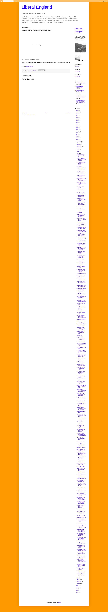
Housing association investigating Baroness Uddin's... (81, 498)
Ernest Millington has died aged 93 (81, 464)
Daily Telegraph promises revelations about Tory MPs (81, 453)
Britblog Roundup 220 (81, 517)
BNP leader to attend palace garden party (81, 301)
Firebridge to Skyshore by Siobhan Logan (81, 228)
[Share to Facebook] (43, 70)
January (78, 583)
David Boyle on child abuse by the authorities (81, 506)
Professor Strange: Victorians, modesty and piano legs (81, 408)
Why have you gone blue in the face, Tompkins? (81, 372)
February (79, 581)
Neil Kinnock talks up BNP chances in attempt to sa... (81, 534)
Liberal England (37, 7)
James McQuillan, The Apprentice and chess (81, 297)
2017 (77, 125)
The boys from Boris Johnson (81, 473)
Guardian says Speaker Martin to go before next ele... (81, 386)
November (79, 142)
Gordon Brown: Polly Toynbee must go (81, 450)
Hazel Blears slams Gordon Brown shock (81, 543)
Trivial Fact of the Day (81, 557)
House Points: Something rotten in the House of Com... (81, 279)
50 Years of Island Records (80, 187)
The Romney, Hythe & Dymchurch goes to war (81, 351)
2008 (77, 585)
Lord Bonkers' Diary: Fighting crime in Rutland (81, 252)
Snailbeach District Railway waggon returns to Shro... (81, 328)
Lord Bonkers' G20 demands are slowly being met (81, 238)
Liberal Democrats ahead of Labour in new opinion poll (81, 172)
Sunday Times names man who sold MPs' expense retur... (81, 355)
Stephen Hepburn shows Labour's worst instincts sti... (81, 530)
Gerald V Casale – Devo (80, 91)
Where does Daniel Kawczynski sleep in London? (81, 376)
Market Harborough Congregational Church (81, 368)
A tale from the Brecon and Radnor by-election (81, 404)
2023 (77, 115)
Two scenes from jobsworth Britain (81, 553)
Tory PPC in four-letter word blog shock (81, 322)
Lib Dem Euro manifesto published (81, 442)
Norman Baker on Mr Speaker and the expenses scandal (81, 445)
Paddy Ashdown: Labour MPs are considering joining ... (81, 561)
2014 (77, 131)
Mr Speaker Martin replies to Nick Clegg (81, 341)
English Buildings (79, 86)
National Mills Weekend (81, 478)
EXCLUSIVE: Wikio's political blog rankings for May (81, 512)
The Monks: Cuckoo (81, 466)
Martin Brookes (29, 66)
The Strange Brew (80, 90)
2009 (77, 139)
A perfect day (79, 166)
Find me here (77, 71)
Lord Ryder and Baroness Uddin (80, 362)
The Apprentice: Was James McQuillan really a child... (81, 575)
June (78, 151)
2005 (77, 590)
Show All (85, 105)
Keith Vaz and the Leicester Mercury (81, 365)
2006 (77, 588)
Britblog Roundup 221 (81, 447)
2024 (77, 113)
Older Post (68, 112)
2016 (77, 127)
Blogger (59, 602)
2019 (77, 122)
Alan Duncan (27, 71)
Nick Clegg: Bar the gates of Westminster (81, 193)
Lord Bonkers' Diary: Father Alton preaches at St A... (81, 203)
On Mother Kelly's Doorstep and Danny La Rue (81, 199)
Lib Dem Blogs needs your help (81, 294)
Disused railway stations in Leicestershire (80, 422)
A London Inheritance (80, 100)
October (78, 144)
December (79, 141)
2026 (77, 110)
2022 (77, 117)
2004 (77, 592)
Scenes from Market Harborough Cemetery (81, 263)
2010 (77, 137)
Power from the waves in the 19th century (81, 491)
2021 (77, 119)
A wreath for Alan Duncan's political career (81, 209)
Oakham (31, 71)
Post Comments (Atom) (31, 115)
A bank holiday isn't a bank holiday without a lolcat (81, 520)
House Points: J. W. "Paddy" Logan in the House (81, 183)
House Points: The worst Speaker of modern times (81, 394)
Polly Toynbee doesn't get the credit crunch (81, 550)
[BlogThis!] (40, 70)
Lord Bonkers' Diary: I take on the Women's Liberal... (81, 219)
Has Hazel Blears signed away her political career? (80, 426)
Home (46, 112)
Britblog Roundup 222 (81, 319)
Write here (77, 66)
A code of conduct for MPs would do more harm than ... (81, 159)
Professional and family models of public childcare (81, 419)
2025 (77, 112)
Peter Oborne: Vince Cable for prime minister (81, 382)
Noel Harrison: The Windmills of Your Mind (81, 155)
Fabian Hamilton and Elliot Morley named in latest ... (81, 415)
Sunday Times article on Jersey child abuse (81, 469)
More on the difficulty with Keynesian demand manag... (81, 502)
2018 (77, 124)
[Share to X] (42, 70)
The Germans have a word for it (81, 569)
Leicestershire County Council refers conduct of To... (81, 256)
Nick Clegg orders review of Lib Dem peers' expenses (81, 234)
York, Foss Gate (79, 87)
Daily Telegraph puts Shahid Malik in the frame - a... (81, 398)
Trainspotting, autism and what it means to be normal (81, 488)
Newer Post (24, 112)
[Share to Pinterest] (44, 70)
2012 (77, 134)
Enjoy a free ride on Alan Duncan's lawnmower (81, 215)
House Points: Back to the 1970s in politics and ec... (81, 484)
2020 (77, 120)
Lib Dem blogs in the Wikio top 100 (81, 510)
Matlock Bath (79, 212)
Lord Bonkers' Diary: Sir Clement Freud (81, 289)
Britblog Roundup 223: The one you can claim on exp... (81, 248)
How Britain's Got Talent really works (81, 225)
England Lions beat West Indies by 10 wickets (81, 546)
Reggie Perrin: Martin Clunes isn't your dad (81, 555)
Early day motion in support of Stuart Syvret (80, 332)
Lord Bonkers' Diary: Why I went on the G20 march (81, 270)
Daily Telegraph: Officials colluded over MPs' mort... (81, 338)
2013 (77, 132)
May (78, 153)
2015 (77, 129)
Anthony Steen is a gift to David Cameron (81, 286)
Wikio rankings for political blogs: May (81, 523)
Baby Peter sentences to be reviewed (81, 196)
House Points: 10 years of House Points (81, 572)
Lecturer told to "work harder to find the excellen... (81, 565)
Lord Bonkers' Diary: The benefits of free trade (81, 282)
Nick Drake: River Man (81, 541)
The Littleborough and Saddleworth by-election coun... (81, 538)
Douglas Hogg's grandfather (80, 310)
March (78, 579)
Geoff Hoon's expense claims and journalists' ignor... (81, 476)
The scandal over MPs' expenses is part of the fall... (81, 344)
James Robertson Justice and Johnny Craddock (81, 494)
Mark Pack (78, 95)
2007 (77, 587)
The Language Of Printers (80, 83)
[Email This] (39, 70)
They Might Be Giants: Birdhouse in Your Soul (81, 244)
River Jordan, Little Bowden (80, 292)
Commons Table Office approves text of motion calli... (81, 457)
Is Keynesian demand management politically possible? (81, 526)
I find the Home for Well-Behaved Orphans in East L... (81, 169)
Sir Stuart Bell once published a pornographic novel (81, 316)
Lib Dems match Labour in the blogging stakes (81, 190)
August (78, 148)
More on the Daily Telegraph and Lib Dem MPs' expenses (81, 434)
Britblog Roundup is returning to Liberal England (81, 307)
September (79, 146)
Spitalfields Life (79, 82)
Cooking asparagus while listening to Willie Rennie (81, 460)
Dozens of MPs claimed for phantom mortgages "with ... (81, 324)
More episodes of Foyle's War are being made (80, 260)
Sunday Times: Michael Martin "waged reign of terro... (81, 359)
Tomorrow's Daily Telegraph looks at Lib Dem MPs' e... (81, 438)
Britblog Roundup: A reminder (81, 267)
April (78, 578)
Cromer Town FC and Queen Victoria (81, 481)
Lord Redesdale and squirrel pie (81, 176)
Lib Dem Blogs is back (81, 273)
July (78, 149)
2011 (77, 136)
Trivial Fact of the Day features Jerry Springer (81, 163)
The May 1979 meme (81, 515)
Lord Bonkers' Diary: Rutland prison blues (81, 231)
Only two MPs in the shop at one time (81, 276)
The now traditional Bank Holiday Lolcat (81, 223)
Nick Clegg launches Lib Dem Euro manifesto (81, 430)
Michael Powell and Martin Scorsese (81, 401)
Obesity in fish (79, 335)
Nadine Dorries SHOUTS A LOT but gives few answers (81, 390)
